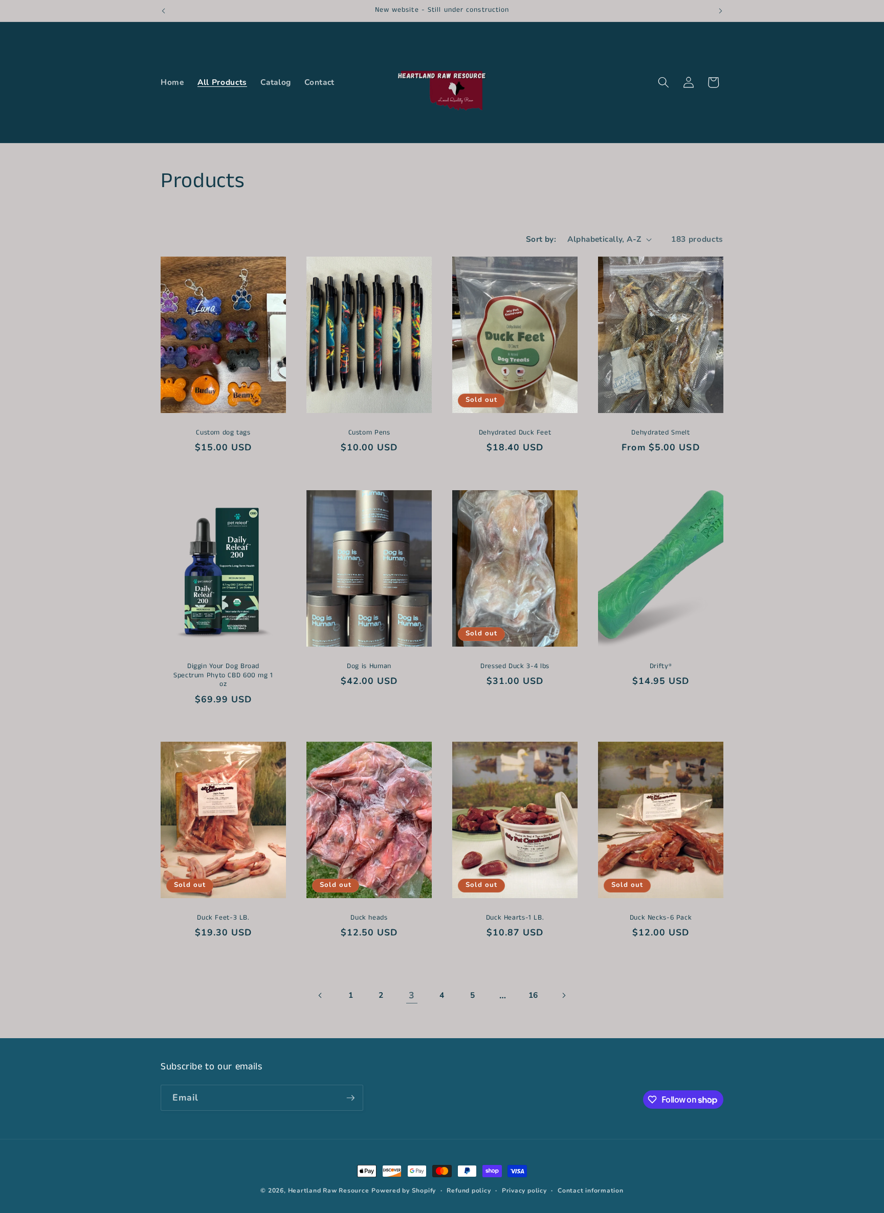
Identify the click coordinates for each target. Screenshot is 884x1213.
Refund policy (469, 1190)
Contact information (591, 1190)
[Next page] (563, 995)
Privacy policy (524, 1190)
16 (533, 995)
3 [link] (412, 995)
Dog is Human (369, 666)
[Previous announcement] (163, 10)
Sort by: (541, 239)
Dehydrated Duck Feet (515, 433)
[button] (663, 82)
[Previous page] (320, 995)
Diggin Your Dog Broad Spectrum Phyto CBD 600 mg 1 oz (223, 675)
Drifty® (661, 666)
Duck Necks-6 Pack (661, 918)
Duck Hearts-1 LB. (515, 918)
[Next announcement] (721, 10)
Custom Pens (369, 433)
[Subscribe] (350, 1098)
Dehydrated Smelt (660, 433)
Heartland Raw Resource (328, 1190)
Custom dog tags (223, 433)
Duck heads (368, 918)
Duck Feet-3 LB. (223, 918)
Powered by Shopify (403, 1190)
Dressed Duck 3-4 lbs (514, 666)
